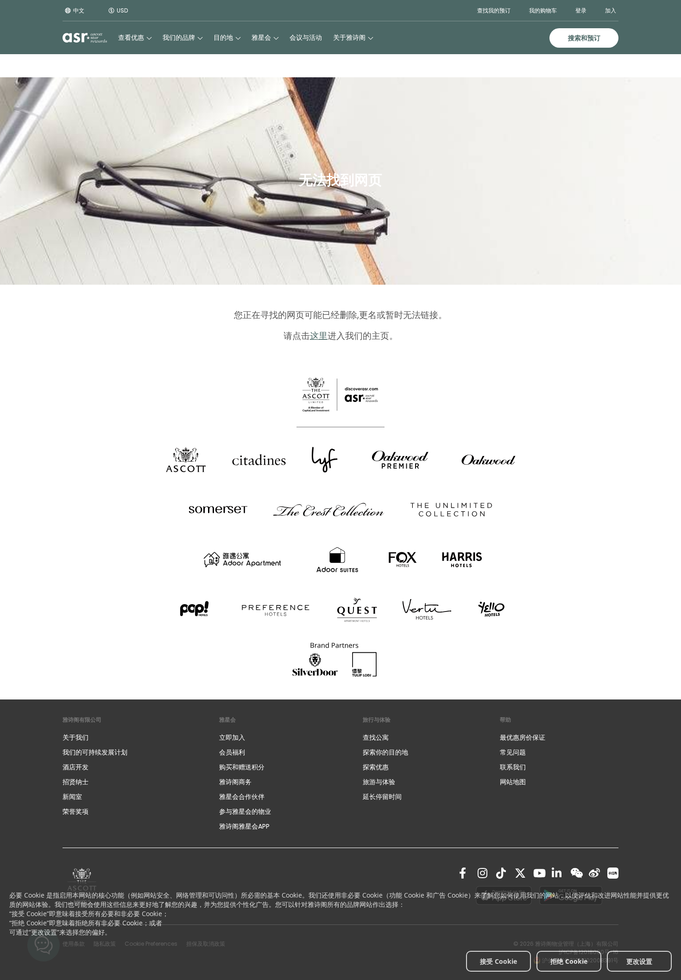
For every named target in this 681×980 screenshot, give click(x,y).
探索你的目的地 (385, 752)
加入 (610, 10)
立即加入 (232, 737)
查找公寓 (376, 737)
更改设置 (639, 961)
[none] (132, 737)
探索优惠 (376, 767)
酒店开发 (75, 767)
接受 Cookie (498, 961)
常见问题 (513, 752)
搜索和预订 (584, 38)
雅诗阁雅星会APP (244, 826)
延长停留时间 (382, 796)
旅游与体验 (380, 781)
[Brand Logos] (186, 459)
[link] (464, 873)
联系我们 (513, 767)
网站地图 (513, 781)
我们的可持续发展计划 (95, 752)
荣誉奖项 (75, 811)
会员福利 (232, 752)
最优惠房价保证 (522, 737)
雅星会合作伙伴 (242, 796)
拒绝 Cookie (568, 961)
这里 (319, 336)
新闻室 (72, 796)
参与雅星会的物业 (245, 811)
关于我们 (75, 737)
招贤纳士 (75, 781)
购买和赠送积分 (242, 767)
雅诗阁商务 (235, 781)
